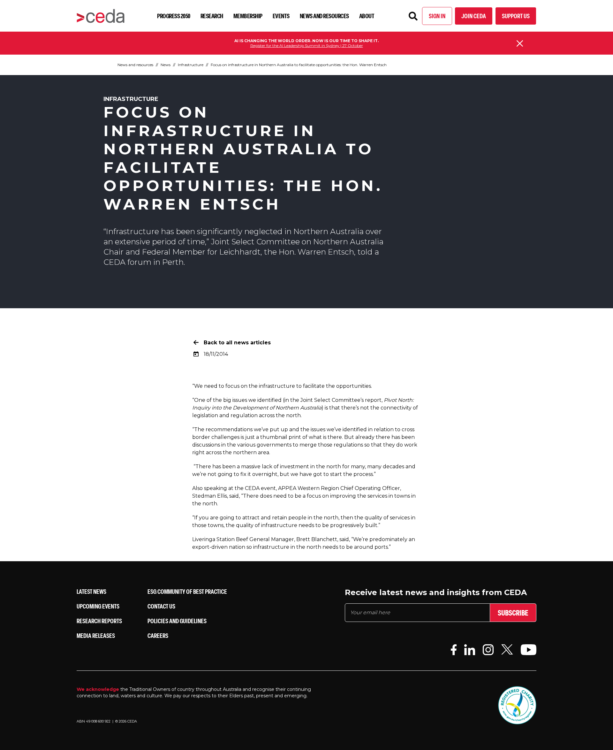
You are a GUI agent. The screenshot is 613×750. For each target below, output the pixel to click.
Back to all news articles (237, 343)
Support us (516, 15)
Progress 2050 (173, 15)
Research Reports (99, 620)
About (367, 15)
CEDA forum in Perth (143, 262)
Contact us (161, 606)
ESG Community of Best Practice (187, 591)
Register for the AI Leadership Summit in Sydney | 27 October (306, 45)
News (165, 64)
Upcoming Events (98, 606)
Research (212, 15)
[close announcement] (520, 43)
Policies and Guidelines (177, 620)
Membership (247, 15)
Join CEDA (473, 15)
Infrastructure (190, 64)
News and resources (324, 15)
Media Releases (96, 635)
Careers (158, 635)
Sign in (437, 15)
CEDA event (260, 488)
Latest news (91, 591)
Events (281, 15)
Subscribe (513, 612)
